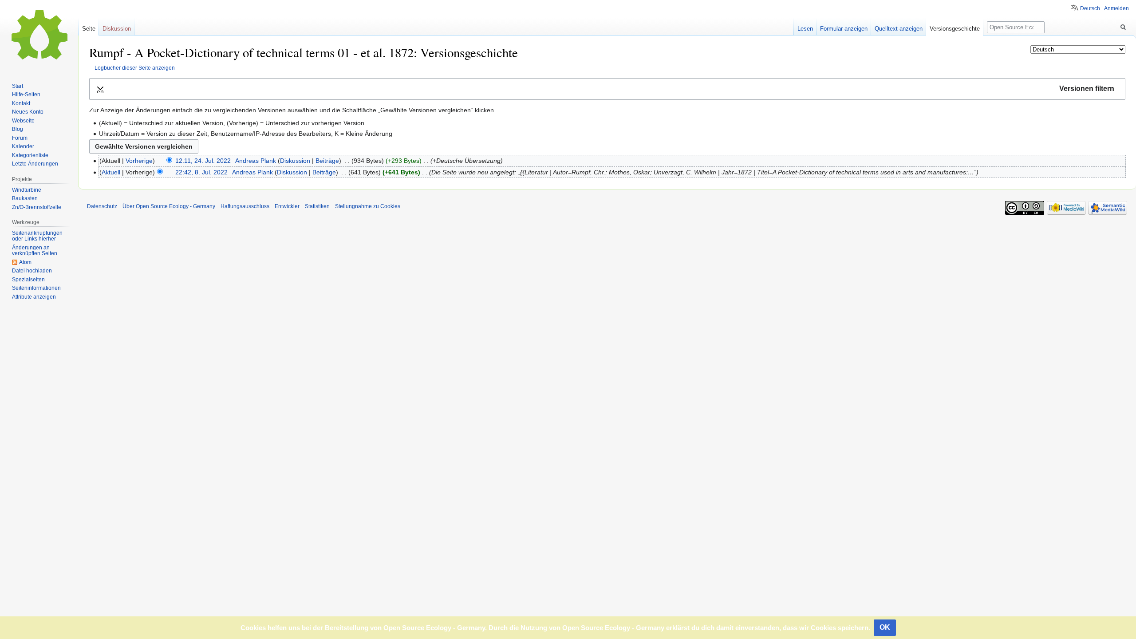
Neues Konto (27, 112)
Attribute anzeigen (34, 297)
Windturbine (26, 190)
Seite (88, 28)
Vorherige (139, 160)
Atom (25, 262)
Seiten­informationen (36, 288)
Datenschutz (102, 206)
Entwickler (287, 206)
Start (17, 86)
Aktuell (111, 172)
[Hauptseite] (39, 35)
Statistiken (317, 206)
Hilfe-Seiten (26, 94)
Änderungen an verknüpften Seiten (34, 251)
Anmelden (1116, 8)
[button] (607, 89)
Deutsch (1090, 8)
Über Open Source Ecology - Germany (168, 206)
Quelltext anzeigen (899, 28)
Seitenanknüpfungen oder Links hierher (37, 236)
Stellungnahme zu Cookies (367, 206)
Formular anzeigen (844, 28)
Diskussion (295, 160)
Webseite (23, 121)
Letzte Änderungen (35, 164)
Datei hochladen (32, 271)
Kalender (23, 146)
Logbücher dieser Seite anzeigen (135, 68)
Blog (17, 129)
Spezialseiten (28, 279)
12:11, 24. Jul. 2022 (203, 160)
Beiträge (327, 160)
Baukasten (25, 198)
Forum (20, 138)
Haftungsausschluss (245, 206)
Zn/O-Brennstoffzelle (36, 207)
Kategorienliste (30, 155)
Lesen (805, 28)
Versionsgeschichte (955, 28)
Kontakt (21, 103)
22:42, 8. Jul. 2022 (201, 172)
